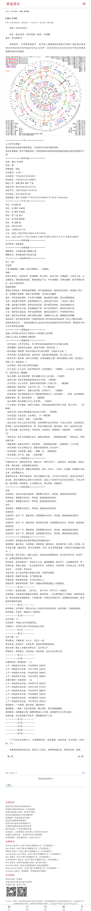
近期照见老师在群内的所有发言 (19, 826)
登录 (83, 773)
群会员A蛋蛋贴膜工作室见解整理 (19, 815)
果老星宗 (13, 4)
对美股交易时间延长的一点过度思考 (20, 809)
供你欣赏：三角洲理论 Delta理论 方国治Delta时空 (27, 832)
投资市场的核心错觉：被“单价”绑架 (20, 812)
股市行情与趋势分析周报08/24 (18, 806)
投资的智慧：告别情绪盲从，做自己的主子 (23, 837)
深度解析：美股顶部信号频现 (18, 817)
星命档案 (14, 11)
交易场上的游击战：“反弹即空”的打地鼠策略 (24, 834)
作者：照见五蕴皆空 (13, 23)
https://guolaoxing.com (67, 904)
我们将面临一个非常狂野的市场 (19, 829)
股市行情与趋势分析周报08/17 (18, 823)
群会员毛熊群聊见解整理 (16, 820)
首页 (7, 11)
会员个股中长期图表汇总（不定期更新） (37, 845)
